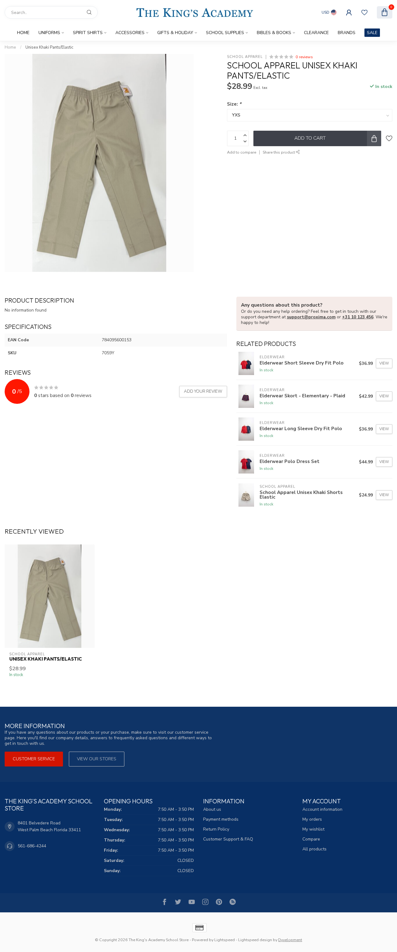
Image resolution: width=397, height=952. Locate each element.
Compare (311, 839)
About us (212, 809)
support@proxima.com (311, 317)
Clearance (316, 33)
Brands (346, 33)
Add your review (203, 391)
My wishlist (313, 829)
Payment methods (221, 819)
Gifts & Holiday (175, 33)
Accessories (130, 33)
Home (23, 33)
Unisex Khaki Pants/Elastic (49, 47)
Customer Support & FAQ (228, 839)
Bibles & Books (274, 33)
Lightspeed (224, 939)
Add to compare (241, 152)
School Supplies (225, 33)
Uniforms (49, 33)
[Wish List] (364, 12)
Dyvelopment (290, 939)
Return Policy (216, 829)
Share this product (279, 152)
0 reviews (304, 56)
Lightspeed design (255, 939)
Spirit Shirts (88, 33)
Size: (234, 104)
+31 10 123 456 (357, 317)
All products (314, 849)
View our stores (96, 759)
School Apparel (245, 57)
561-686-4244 (32, 846)
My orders (312, 819)
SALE (372, 33)
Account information (322, 809)
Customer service (34, 759)
